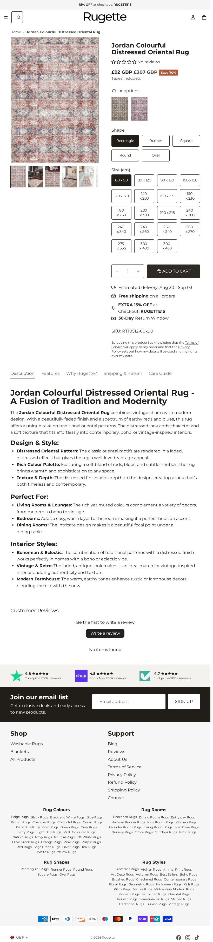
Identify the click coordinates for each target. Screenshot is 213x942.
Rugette (108, 937)
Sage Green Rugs (47, 847)
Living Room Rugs (158, 827)
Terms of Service (125, 766)
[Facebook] (179, 937)
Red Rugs (24, 847)
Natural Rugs (22, 837)
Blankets (19, 751)
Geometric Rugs (141, 884)
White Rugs (46, 851)
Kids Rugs (191, 884)
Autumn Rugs (147, 874)
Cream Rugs (92, 822)
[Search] (17, 17)
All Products (22, 759)
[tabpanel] (105, 489)
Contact (116, 797)
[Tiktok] (197, 937)
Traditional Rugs (131, 904)
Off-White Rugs (89, 837)
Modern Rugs (128, 894)
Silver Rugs (70, 847)
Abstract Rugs (127, 869)
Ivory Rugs (26, 832)
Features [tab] (50, 373)
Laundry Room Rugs (125, 827)
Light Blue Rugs (49, 832)
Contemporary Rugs (180, 879)
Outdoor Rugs (166, 832)
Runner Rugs (61, 869)
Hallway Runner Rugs (128, 822)
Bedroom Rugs (125, 816)
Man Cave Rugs (187, 827)
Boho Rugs (188, 874)
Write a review (105, 633)
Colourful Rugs (69, 822)
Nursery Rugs (122, 832)
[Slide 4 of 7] (69, 176)
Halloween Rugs (169, 884)
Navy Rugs (43, 837)
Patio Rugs (187, 832)
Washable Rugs (26, 743)
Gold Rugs (50, 827)
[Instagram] (188, 937)
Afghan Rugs (151, 869)
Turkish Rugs (156, 904)
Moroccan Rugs (154, 894)
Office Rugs (144, 832)
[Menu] (6, 17)
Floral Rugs (118, 884)
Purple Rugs (91, 842)
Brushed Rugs (123, 879)
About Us (117, 759)
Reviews (116, 751)
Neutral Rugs (64, 837)
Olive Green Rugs (25, 842)
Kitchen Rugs (186, 822)
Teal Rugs (89, 847)
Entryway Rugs (183, 817)
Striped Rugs (181, 899)
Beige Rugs (20, 816)
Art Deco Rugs (122, 874)
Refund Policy (122, 782)
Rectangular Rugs (35, 869)
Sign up (184, 701)
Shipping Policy (124, 790)
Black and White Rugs (67, 817)
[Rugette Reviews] (40, 676)
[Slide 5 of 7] (86, 176)
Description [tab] (22, 373)
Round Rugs (83, 869)
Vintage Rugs (179, 904)
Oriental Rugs (179, 894)
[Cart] (204, 17)
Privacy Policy (122, 774)
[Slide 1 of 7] (18, 176)
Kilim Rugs (122, 889)
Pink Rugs (71, 842)
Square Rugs (47, 874)
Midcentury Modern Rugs (174, 889)
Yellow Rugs (66, 851)
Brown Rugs (20, 822)
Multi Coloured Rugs (79, 832)
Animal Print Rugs (177, 869)
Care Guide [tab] (160, 373)
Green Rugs (70, 827)
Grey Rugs (89, 827)
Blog (112, 743)
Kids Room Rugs (160, 822)
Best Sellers (169, 874)
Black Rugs (39, 817)
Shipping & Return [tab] (123, 373)
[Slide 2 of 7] (35, 176)
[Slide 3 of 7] (52, 176)
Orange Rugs (51, 842)
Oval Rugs (67, 874)
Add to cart (176, 271)
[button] (123, 61)
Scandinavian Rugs (154, 899)
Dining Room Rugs (154, 817)
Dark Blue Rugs (28, 827)
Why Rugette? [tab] (81, 373)
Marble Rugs (142, 889)
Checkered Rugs (149, 879)
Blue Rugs (94, 817)
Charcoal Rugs (43, 822)
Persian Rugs (127, 899)
